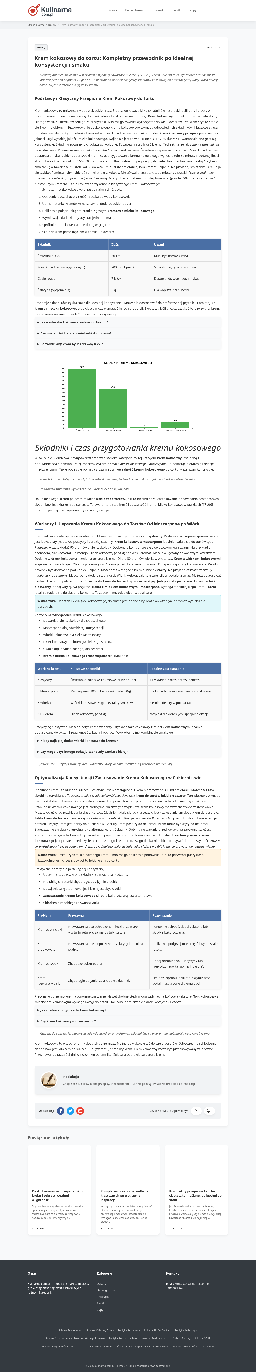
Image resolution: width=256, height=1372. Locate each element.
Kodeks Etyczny (181, 1338)
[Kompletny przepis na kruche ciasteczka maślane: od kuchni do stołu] (196, 1163)
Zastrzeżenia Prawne (99, 1346)
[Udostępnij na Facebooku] (60, 1111)
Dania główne (134, 10)
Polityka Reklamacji (129, 1330)
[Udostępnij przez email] (80, 1111)
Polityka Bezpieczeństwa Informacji (62, 1346)
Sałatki (177, 10)
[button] (196, 1111)
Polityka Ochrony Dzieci (100, 1330)
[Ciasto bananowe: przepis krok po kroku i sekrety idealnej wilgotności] (59, 1163)
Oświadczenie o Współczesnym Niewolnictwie (142, 1346)
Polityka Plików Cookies (157, 1330)
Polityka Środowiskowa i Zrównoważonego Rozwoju (75, 1338)
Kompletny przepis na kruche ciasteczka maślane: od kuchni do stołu (195, 1195)
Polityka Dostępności (70, 1330)
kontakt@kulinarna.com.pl (192, 1284)
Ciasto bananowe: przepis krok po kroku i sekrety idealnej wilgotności (58, 1195)
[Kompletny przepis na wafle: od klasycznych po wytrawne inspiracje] (128, 1163)
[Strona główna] (51, 10)
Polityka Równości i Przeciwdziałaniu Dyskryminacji (138, 1338)
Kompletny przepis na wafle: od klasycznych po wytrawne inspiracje (125, 1195)
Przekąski (158, 10)
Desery (112, 10)
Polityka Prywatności (185, 1346)
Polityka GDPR (202, 1338)
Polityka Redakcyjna (186, 1330)
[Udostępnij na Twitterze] (70, 1111)
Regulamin (207, 1346)
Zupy (193, 10)
